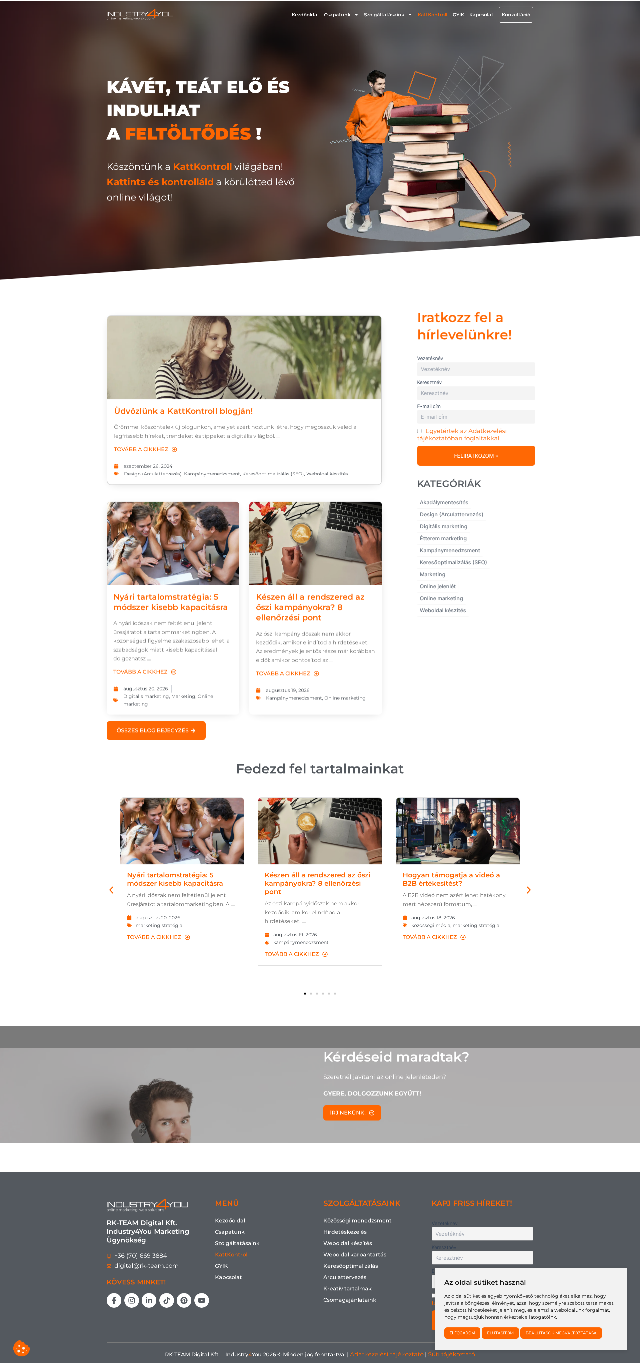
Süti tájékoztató (451, 1354)
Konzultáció (516, 15)
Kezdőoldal (305, 15)
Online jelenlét (436, 586)
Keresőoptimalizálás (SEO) (273, 467)
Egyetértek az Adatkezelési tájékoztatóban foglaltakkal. (460, 434)
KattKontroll (432, 15)
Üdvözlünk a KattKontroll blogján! (183, 404)
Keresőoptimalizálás (350, 1266)
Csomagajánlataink (349, 1300)
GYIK (458, 15)
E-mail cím (427, 406)
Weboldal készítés (327, 467)
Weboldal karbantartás (354, 1254)
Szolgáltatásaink (384, 15)
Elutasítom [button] (500, 1332)
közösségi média (430, 925)
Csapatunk (337, 15)
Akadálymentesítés (442, 502)
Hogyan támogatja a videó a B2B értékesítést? (451, 879)
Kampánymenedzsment (212, 467)
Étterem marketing (441, 538)
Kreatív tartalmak (347, 1288)
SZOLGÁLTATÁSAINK (361, 1203)
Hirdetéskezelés (345, 1232)
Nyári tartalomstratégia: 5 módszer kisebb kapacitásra (175, 879)
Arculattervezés (344, 1277)
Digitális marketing (146, 690)
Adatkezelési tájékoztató (387, 1354)
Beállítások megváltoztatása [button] (561, 1332)
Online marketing (345, 691)
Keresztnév (427, 382)
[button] (111, 890)
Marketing (183, 690)
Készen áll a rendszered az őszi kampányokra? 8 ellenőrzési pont (310, 601)
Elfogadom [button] (462, 1332)
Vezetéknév (428, 358)
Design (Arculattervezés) (153, 467)
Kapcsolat (481, 15)
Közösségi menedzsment (357, 1220)
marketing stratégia (159, 925)
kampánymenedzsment (301, 942)
